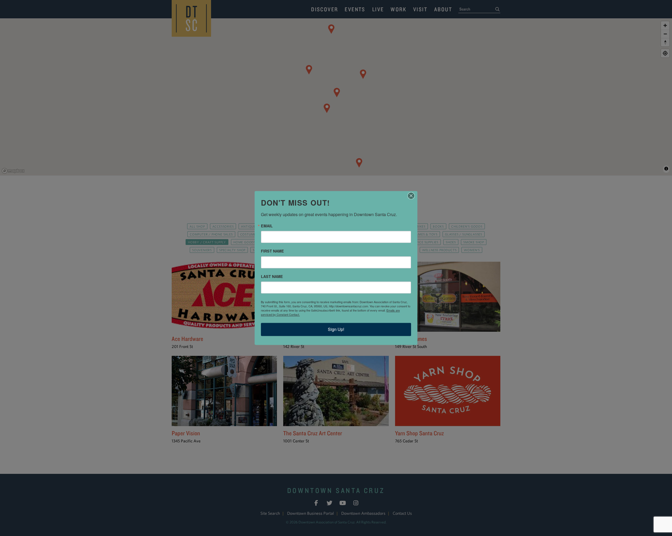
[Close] (413, 195)
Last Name (272, 276)
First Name (272, 251)
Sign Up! (336, 329)
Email (267, 226)
